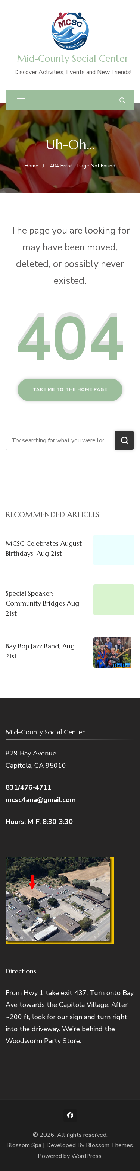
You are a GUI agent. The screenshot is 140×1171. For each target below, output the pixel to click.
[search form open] (122, 100)
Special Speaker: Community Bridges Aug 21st (42, 603)
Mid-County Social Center (72, 58)
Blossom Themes (109, 1145)
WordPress (86, 1156)
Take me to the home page (70, 389)
